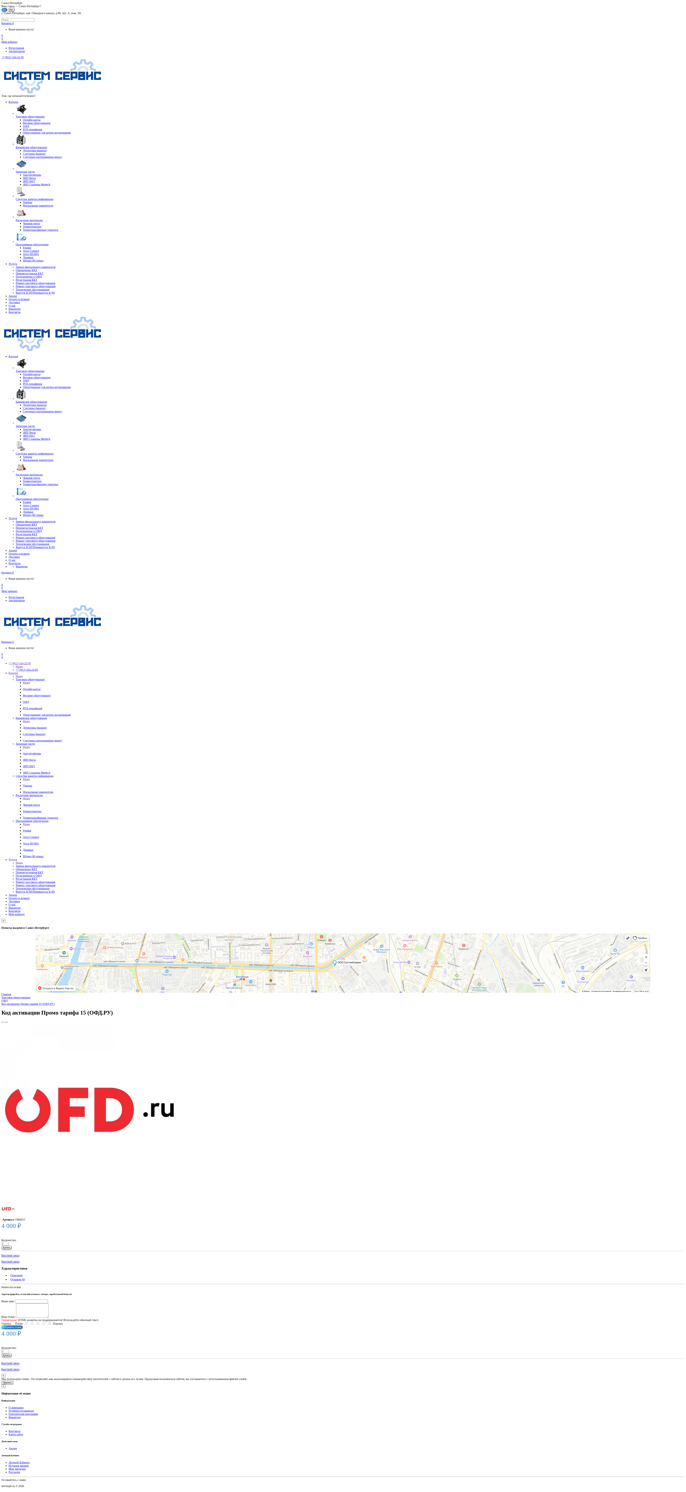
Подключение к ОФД (29, 276)
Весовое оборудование (37, 695)
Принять (7, 1382)
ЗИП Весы (29, 759)
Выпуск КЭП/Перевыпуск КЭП (35, 292)
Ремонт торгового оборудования (35, 286)
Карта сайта (16, 1434)
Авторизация (17, 51)
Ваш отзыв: (8, 1316)
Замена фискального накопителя (35, 267)
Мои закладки (17, 1468)
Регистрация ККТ (27, 279)
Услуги (13, 263)
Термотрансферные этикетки (40, 817)
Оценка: (6, 1323)
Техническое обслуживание (32, 289)
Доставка (14, 302)
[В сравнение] (6, 1022)
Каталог (13, 101)
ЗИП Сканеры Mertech (36, 772)
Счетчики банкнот (34, 734)
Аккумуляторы (32, 753)
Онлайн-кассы (32, 689)
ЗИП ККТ (29, 766)
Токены (27, 785)
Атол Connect (31, 837)
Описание (16, 1275)
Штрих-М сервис (33, 856)
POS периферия (32, 708)
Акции (13, 296)
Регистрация (16, 47)
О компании (16, 1407)
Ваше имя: (7, 1301)
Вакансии (15, 308)
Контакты (15, 312)
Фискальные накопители (38, 792)
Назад (19, 666)
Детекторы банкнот (35, 727)
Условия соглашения (21, 1410)
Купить (6, 1247)
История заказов (19, 1465)
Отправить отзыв (12, 1327)
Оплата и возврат (19, 299)
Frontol (27, 830)
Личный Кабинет (19, 1462)
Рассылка (14, 1472)
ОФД (26, 701)
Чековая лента (31, 804)
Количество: (8, 1240)
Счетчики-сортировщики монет (42, 740)
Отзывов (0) (17, 1279)
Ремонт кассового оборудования (35, 283)
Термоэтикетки (32, 811)
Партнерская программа (23, 1414)
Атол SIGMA (31, 843)
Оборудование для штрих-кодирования (47, 714)
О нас (12, 305)
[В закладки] (2, 1022)
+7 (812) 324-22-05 (12, 57)
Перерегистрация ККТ (29, 273)
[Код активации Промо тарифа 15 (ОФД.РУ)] (90, 1112)
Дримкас (28, 849)
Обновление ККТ (26, 270)
